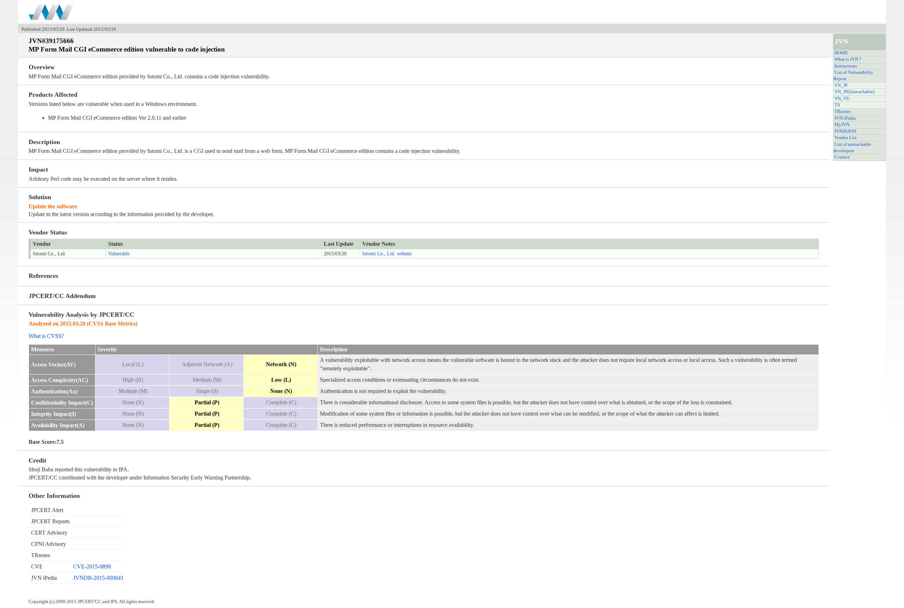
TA (837, 104)
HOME (841, 52)
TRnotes (842, 111)
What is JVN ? (847, 59)
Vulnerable (119, 253)
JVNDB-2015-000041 (98, 578)
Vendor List (845, 137)
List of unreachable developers (852, 147)
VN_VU (842, 98)
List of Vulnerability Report (853, 75)
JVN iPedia (845, 118)
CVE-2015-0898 (92, 567)
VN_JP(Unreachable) (854, 91)
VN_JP (841, 85)
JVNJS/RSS (845, 131)
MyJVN (841, 124)
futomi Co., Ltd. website (387, 253)
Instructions (845, 66)
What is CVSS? (46, 336)
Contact (842, 157)
